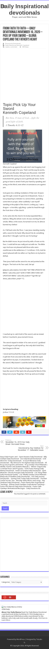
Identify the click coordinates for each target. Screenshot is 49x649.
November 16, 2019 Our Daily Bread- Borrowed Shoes (17, 442)
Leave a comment (11, 47)
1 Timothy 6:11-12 (14, 125)
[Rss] (24, 642)
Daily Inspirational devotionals (24, 9)
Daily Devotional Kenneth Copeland (17, 45)
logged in (27, 494)
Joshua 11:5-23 (8, 412)
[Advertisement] (24, 74)
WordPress (20, 639)
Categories (6, 582)
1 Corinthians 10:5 (32, 250)
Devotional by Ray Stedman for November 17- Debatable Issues (31, 448)
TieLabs (39, 639)
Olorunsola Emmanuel (13, 43)
